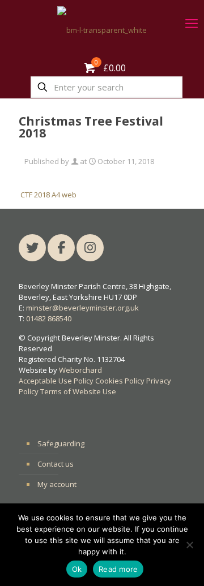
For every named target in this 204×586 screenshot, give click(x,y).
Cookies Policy (119, 381)
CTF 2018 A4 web (48, 194)
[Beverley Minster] (102, 30)
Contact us (55, 464)
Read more (118, 569)
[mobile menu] (188, 22)
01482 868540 (48, 318)
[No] (190, 544)
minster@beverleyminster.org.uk (82, 308)
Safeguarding (60, 443)
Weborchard (80, 370)
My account (56, 484)
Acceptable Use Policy (56, 381)
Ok (77, 569)
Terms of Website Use (78, 391)
